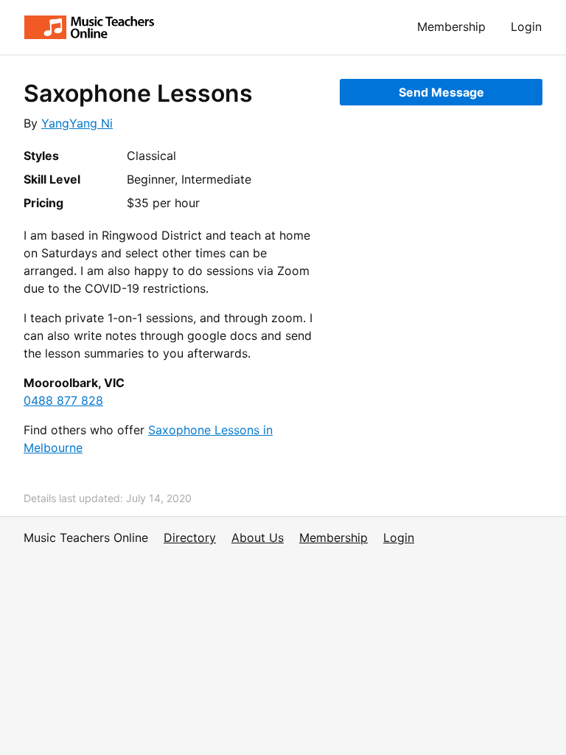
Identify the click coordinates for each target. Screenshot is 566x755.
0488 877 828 (63, 400)
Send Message (441, 92)
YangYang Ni (77, 123)
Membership (451, 26)
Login (526, 26)
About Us (257, 537)
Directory (190, 537)
